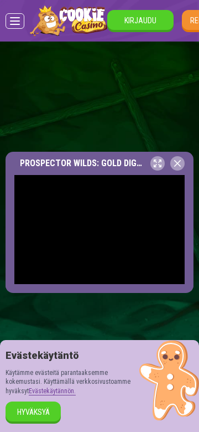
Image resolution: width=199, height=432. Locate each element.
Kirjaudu (140, 20)
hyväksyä (33, 412)
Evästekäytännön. (52, 391)
